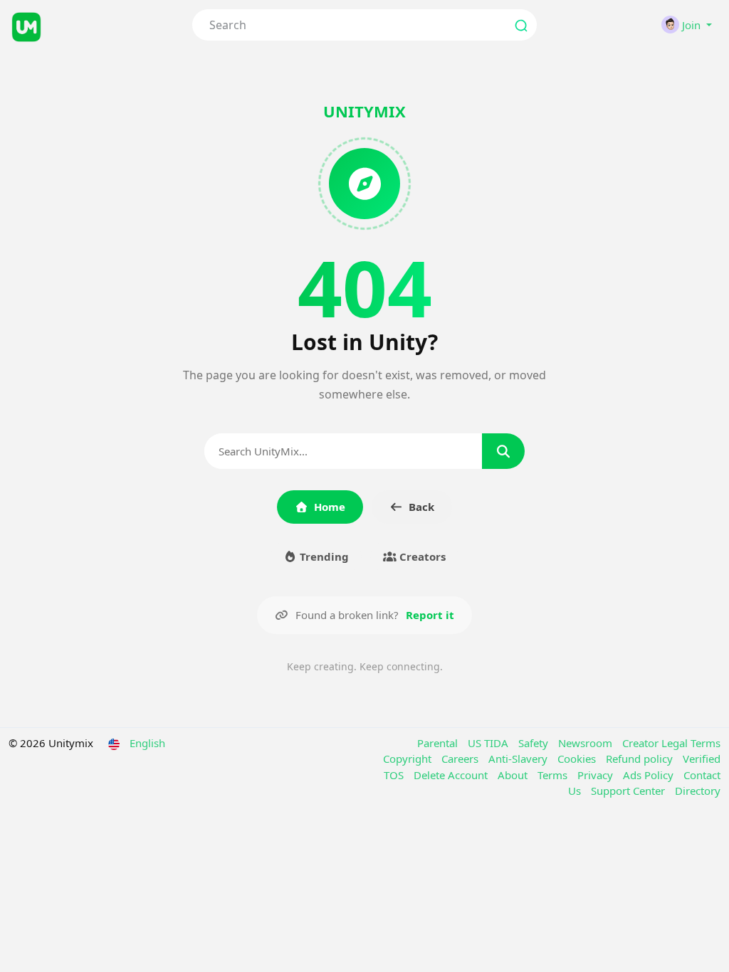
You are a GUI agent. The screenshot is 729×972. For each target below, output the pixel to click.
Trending (323, 556)
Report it (430, 615)
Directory (697, 790)
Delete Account (452, 775)
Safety (534, 743)
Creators (421, 556)
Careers (461, 758)
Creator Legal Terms (671, 743)
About (514, 775)
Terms (553, 775)
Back (421, 507)
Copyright (408, 758)
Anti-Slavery (519, 758)
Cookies (578, 758)
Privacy (596, 775)
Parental (439, 743)
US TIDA (489, 743)
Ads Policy (649, 775)
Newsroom (586, 743)
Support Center (629, 790)
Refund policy (641, 758)
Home (329, 507)
